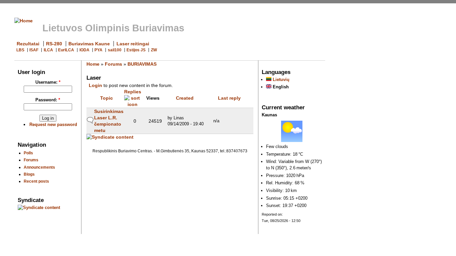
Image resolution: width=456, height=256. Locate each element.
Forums (31, 160)
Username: (47, 82)
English (280, 86)
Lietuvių (280, 79)
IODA (84, 50)
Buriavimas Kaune (89, 43)
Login (95, 85)
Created (185, 98)
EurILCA (66, 50)
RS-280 (54, 43)
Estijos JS (136, 50)
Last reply (229, 98)
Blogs (29, 174)
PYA (98, 50)
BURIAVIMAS (142, 64)
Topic (106, 98)
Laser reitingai (133, 43)
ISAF (33, 50)
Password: (47, 99)
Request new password (53, 124)
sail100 (115, 50)
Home (92, 64)
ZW (154, 50)
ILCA (48, 50)
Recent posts (36, 181)
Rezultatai (28, 43)
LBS (20, 50)
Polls (28, 153)
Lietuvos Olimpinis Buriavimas (113, 28)
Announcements (39, 167)
